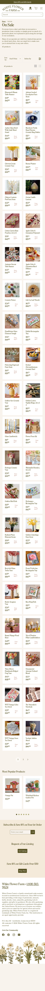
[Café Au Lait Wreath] (33, 290)
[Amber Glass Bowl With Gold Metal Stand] (12, 118)
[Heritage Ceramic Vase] (12, 457)
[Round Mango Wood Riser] (12, 625)
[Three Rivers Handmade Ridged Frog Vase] (12, 659)
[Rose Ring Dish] (33, 592)
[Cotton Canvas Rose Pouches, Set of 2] (12, 220)
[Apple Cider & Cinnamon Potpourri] (33, 220)
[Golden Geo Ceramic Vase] (12, 390)
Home (4, 21)
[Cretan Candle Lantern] (33, 187)
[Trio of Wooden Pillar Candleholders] (33, 625)
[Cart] (36, 8)
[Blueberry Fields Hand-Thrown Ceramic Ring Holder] (33, 118)
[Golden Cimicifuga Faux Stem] (33, 525)
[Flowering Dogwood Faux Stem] (12, 355)
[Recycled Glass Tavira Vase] (12, 558)
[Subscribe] (33, 832)
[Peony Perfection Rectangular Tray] (33, 558)
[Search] (41, 14)
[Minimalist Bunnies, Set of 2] (33, 457)
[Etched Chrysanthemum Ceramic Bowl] (33, 355)
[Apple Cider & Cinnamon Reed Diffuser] (33, 254)
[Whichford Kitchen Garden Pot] (33, 785)
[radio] (35, 66)
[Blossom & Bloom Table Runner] (12, 82)
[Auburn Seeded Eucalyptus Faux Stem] (33, 82)
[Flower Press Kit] (33, 426)
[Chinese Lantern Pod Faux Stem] (12, 187)
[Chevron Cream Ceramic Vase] (12, 153)
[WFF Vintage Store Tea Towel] (12, 728)
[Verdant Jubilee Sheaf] (33, 728)
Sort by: (10, 59)
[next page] (28, 759)
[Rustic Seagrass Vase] (12, 592)
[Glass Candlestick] (12, 426)
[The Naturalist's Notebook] (33, 694)
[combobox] (22, 14)
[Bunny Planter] (33, 153)
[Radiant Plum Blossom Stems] (12, 525)
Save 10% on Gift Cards (22, 2)
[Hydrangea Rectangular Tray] (33, 491)
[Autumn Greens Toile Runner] (12, 254)
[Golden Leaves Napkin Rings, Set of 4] (33, 390)
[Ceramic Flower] (12, 290)
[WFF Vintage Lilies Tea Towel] (12, 694)
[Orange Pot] (12, 785)
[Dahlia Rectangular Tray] (33, 321)
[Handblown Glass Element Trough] (12, 321)
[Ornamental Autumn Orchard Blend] (33, 659)
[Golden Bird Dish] (12, 491)
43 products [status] (8, 66)
